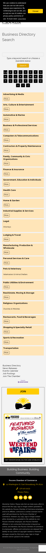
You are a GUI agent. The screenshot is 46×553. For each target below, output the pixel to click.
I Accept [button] (35, 11)
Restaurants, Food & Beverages (19, 317)
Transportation (11, 348)
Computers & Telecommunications (21, 135)
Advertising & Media (13, 94)
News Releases (10, 368)
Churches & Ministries (11, 309)
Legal (6, 221)
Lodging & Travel (12, 235)
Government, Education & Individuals (22, 180)
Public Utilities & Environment (18, 282)
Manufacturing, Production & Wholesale (18, 246)
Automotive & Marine (14, 115)
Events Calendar (10, 371)
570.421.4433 (25, 488)
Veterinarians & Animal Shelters (15, 274)
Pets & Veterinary (12, 268)
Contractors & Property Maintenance (22, 146)
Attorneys (7, 227)
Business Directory (12, 365)
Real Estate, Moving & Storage (18, 293)
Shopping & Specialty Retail (17, 327)
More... (6, 99)
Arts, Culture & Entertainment (18, 104)
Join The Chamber (11, 376)
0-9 (5, 72)
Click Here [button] (22, 19)
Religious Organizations (15, 303)
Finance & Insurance (13, 169)
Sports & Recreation (13, 337)
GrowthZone (25, 550)
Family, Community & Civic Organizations (16, 157)
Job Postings (9, 373)
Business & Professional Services (20, 125)
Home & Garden (11, 200)
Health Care (9, 190)
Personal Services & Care (16, 258)
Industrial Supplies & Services (18, 211)
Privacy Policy (23, 492)
